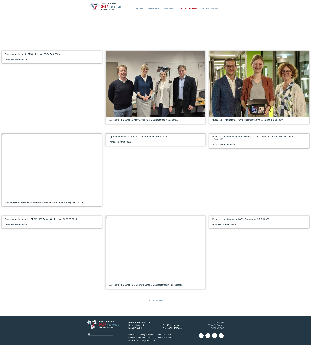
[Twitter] (221, 335)
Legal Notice (217, 328)
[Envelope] (201, 335)
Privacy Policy (216, 325)
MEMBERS (153, 8)
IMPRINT (220, 322)
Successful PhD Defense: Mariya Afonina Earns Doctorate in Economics (143, 120)
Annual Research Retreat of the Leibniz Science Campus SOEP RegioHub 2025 (44, 202)
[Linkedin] (214, 335)
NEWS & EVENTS (188, 8)
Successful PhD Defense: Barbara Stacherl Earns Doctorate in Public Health (146, 285)
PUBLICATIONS (210, 8)
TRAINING (169, 8)
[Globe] (207, 335)
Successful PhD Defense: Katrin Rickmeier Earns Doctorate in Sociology (247, 120)
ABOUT (139, 8)
